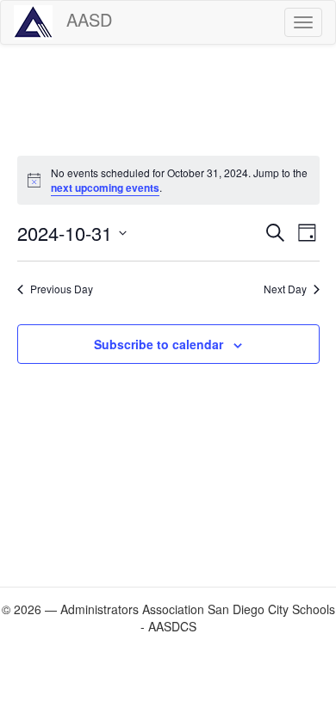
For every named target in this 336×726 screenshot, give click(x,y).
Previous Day (61, 289)
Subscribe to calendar (158, 344)
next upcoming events (105, 187)
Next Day (285, 289)
